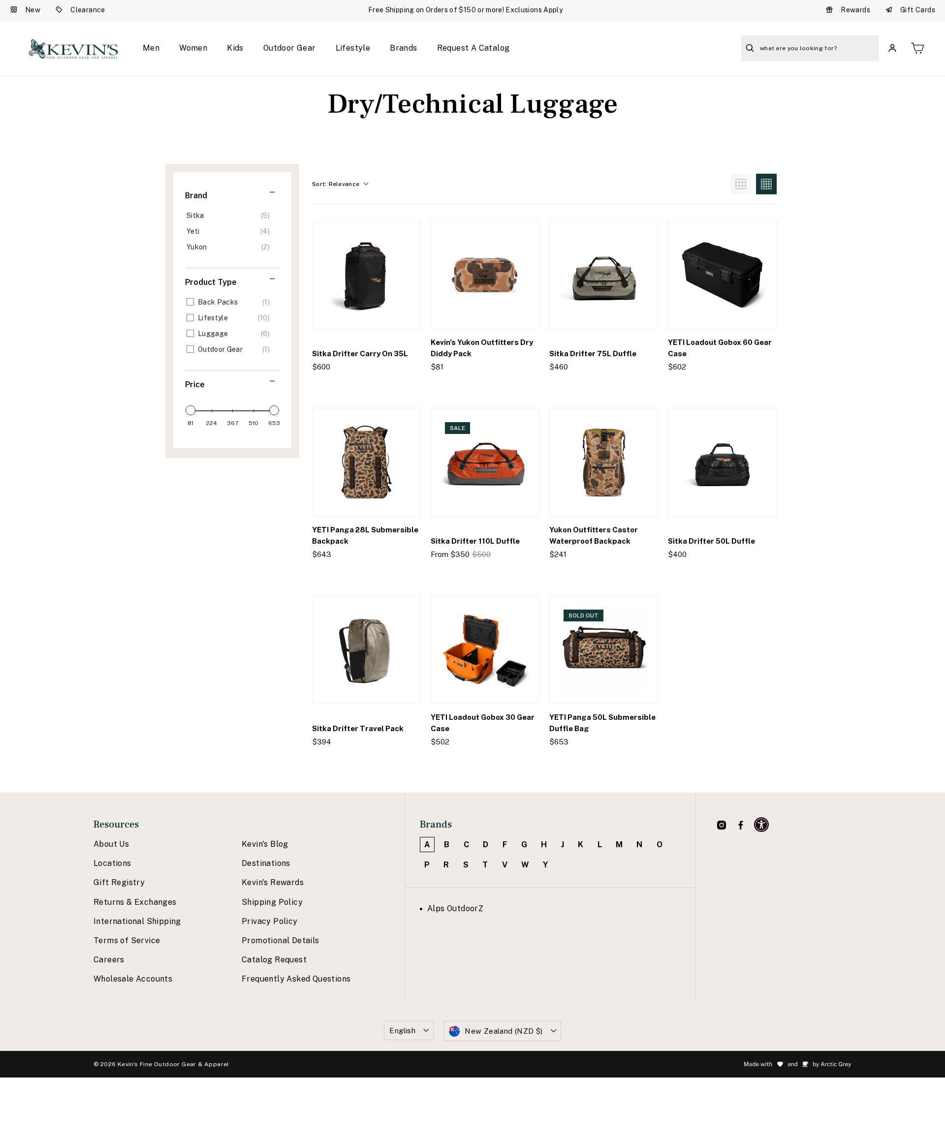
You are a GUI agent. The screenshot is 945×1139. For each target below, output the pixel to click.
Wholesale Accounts (133, 979)
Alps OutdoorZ (455, 908)
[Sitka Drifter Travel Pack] (366, 650)
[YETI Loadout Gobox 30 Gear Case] (485, 650)
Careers (109, 959)
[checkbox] (231, 215)
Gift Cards (917, 10)
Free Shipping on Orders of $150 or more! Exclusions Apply (465, 10)
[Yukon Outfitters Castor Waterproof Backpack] (604, 462)
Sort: (335, 184)
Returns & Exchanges (135, 902)
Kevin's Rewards (273, 882)
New (32, 10)
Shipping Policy (272, 902)
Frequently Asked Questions (296, 979)
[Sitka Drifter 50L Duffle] (722, 462)
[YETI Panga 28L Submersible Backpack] (366, 462)
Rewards (855, 10)
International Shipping (137, 921)
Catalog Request (274, 959)
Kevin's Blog (265, 844)
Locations (112, 863)
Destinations (266, 863)
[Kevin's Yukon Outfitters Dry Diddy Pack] (485, 275)
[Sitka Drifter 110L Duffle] (485, 462)
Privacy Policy (270, 921)
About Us (111, 844)
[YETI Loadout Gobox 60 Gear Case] (722, 275)
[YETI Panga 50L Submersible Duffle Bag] (604, 650)
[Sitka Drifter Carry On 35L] (366, 275)
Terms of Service (127, 940)
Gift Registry (119, 882)
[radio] (740, 184)
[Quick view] (404, 387)
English (402, 1030)
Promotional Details (280, 940)
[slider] (190, 410)
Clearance (87, 10)
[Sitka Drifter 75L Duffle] (604, 275)
